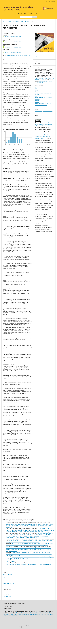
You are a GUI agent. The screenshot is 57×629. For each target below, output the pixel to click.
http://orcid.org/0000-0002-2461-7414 (13, 47)
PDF (38, 57)
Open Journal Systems (8, 583)
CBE (36, 91)
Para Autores (6, 594)
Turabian (37, 102)
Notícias (20, 13)
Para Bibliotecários (7, 596)
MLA (36, 96)
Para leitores (6, 592)
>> (7, 567)
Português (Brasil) (7, 574)
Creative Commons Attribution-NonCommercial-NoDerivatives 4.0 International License (43, 124)
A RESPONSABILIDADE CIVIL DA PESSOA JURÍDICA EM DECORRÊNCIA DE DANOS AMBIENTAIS (30, 529)
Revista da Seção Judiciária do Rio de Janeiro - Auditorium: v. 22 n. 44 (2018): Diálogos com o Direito (29, 541)
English (4, 577)
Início (4, 21)
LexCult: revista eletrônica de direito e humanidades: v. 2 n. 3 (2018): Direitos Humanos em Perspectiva (27, 536)
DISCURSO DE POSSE (17, 560)
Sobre (37, 13)
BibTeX (36, 90)
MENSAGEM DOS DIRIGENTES (42, 563)
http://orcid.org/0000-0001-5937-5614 (13, 36)
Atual (25, 13)
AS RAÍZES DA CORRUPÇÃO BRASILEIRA (22, 557)
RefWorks (37, 100)
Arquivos (31, 13)
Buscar (34, 16)
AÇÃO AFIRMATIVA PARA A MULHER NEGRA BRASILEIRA (23, 540)
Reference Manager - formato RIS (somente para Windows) (43, 104)
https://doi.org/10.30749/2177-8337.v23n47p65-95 (17, 55)
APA (36, 88)
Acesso (53, 1)
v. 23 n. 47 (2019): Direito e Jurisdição (21, 21)
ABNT (36, 87)
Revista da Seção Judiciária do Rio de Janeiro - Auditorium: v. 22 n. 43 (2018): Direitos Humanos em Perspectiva (30, 530)
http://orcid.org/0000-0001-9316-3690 (13, 52)
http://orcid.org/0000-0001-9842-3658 (13, 41)
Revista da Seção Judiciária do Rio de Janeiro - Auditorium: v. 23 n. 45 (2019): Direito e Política (28, 564)
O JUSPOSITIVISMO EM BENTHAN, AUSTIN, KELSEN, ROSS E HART (28, 543)
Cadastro (48, 1)
